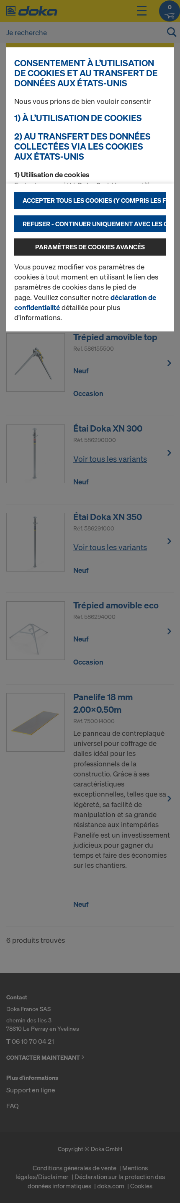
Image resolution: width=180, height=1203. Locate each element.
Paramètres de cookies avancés (90, 247)
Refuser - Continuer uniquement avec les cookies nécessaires (94, 224)
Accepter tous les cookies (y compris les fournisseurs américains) (94, 200)
